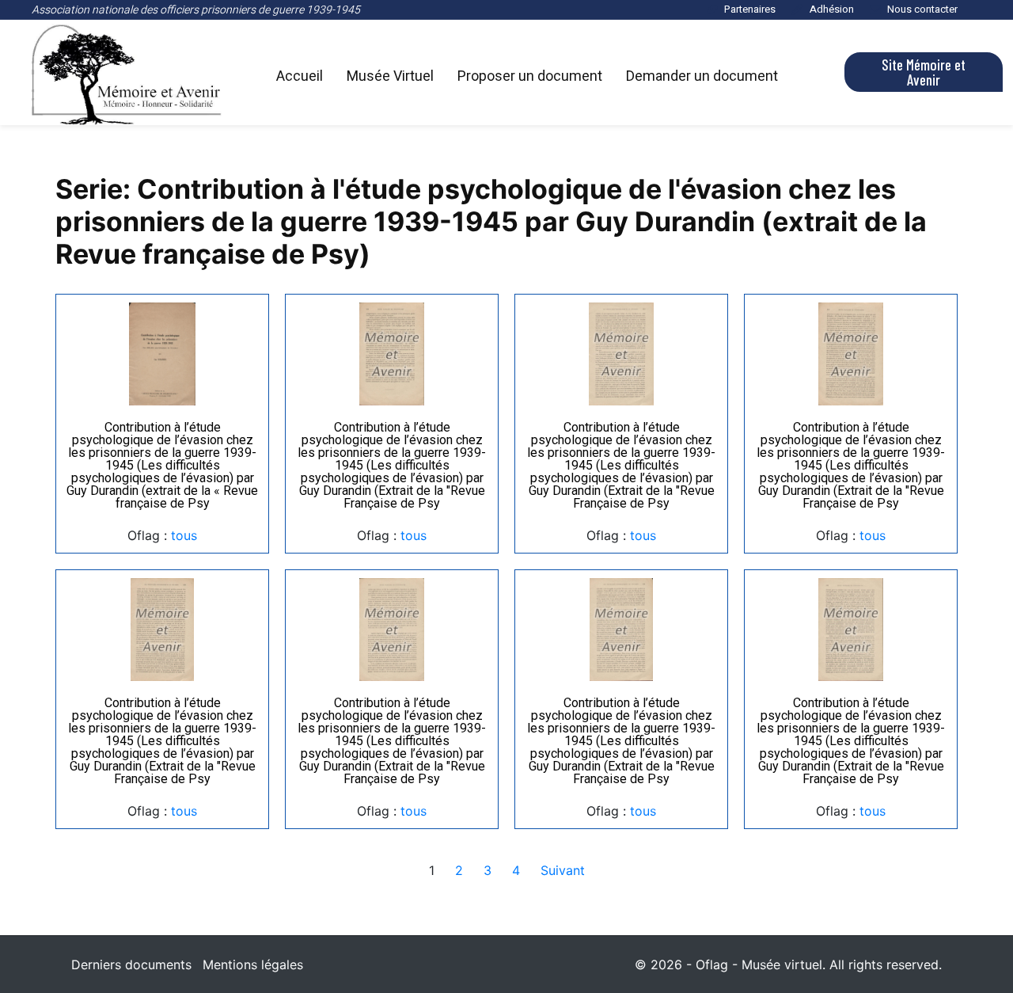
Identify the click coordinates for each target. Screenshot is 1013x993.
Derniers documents (131, 964)
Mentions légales (253, 964)
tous (184, 535)
